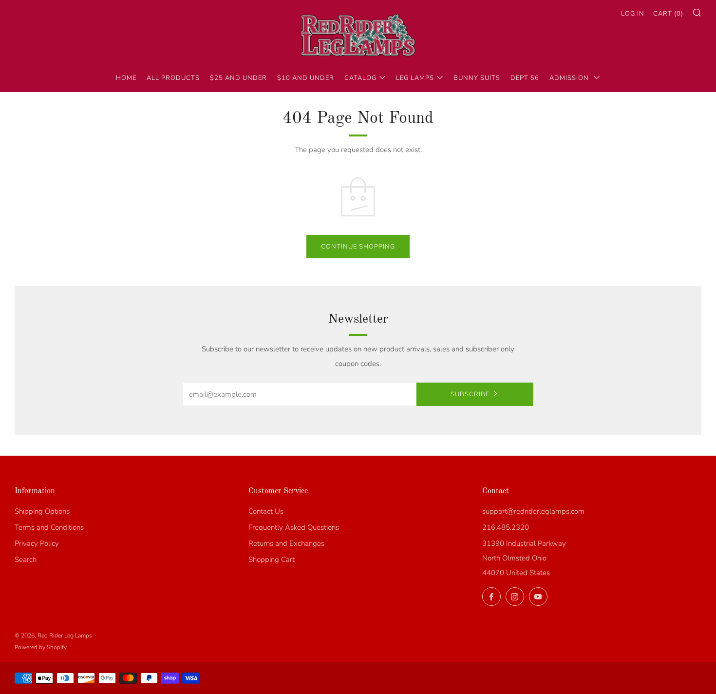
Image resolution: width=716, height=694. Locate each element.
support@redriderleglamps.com (533, 511)
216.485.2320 (505, 527)
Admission (570, 78)
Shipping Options (42, 511)
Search (26, 559)
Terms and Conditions (49, 527)
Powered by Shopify (41, 647)
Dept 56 (524, 78)
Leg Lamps (415, 78)
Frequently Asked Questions (293, 527)
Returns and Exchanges (286, 543)
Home (126, 78)
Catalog (360, 78)
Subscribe (470, 394)
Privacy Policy (37, 543)
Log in (632, 13)
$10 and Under (305, 78)
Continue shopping (358, 246)
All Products (173, 78)
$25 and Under (238, 78)
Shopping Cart (271, 559)
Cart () (668, 13)
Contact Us (265, 511)
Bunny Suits (476, 78)
